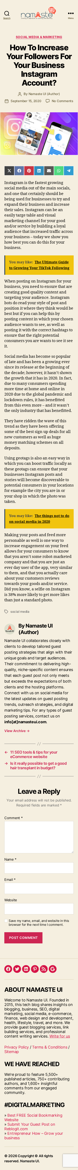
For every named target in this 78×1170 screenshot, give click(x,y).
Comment (13, 818)
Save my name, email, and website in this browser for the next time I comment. (39, 923)
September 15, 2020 (26, 101)
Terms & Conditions (49, 1047)
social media (19, 612)
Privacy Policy (16, 1047)
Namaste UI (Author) (44, 94)
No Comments (62, 101)
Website (10, 900)
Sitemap (11, 1051)
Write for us (59, 1036)
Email (10, 880)
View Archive (16, 731)
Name (10, 859)
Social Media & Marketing (39, 37)
